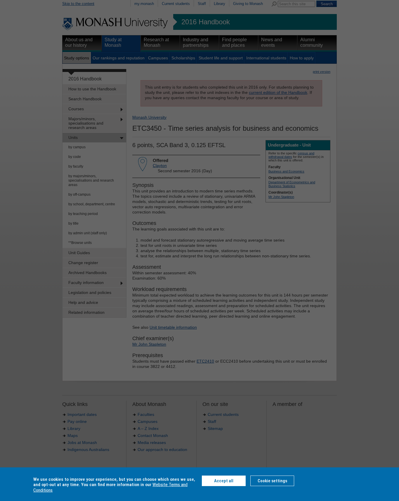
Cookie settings (272, 480)
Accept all (223, 480)
